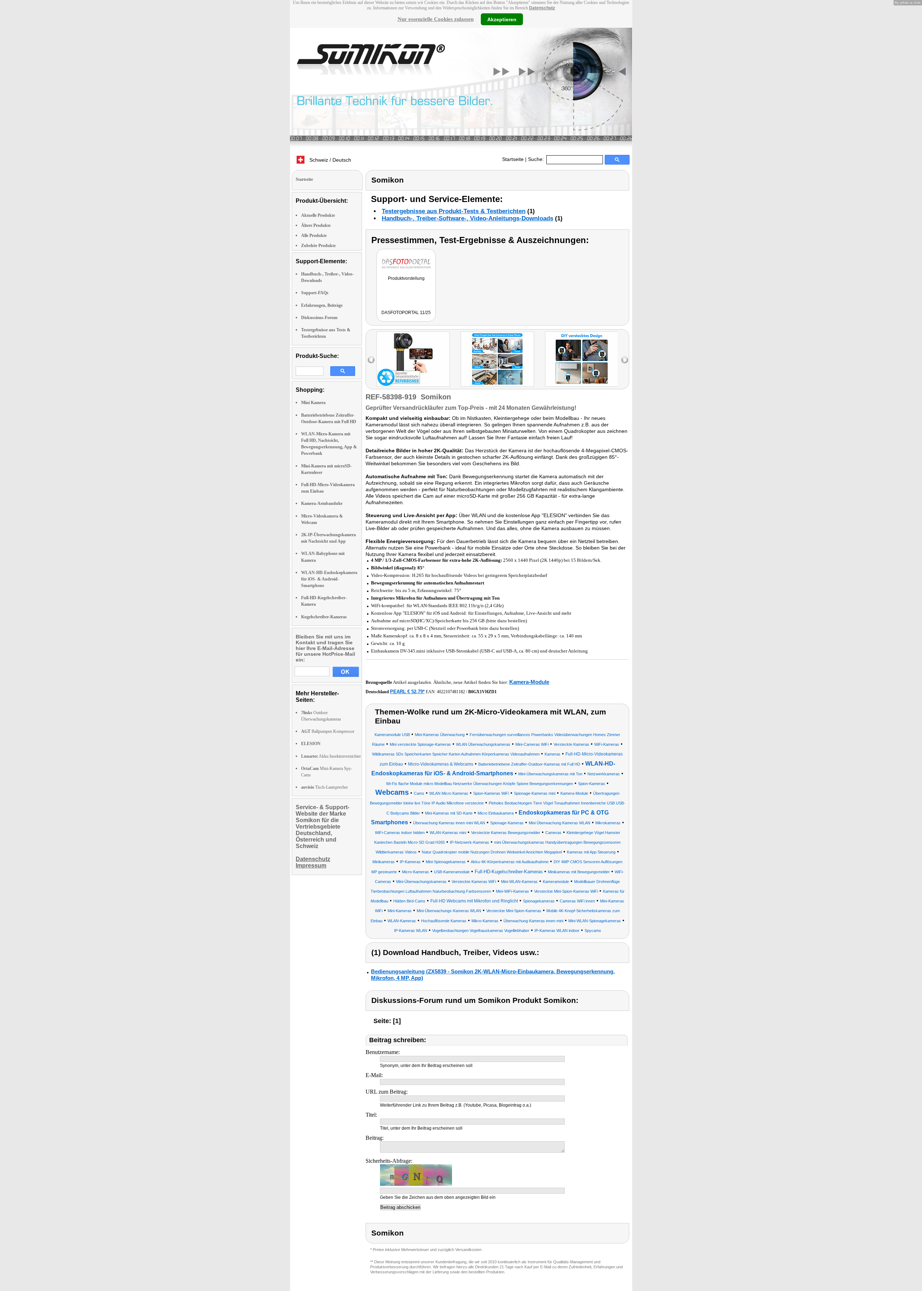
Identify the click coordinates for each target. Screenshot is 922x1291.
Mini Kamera (313, 402)
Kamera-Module (529, 682)
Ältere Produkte (316, 225)
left (371, 360)
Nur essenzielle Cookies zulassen (436, 19)
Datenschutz (542, 7)
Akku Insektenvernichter (331, 756)
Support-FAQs (314, 292)
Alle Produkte (314, 235)
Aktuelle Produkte (318, 215)
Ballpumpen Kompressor (327, 731)
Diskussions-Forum (319, 317)
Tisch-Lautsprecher (324, 787)
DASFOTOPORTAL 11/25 (406, 312)
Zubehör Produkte (318, 245)
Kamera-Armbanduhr (322, 503)
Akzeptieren (501, 19)
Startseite (513, 159)
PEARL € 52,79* (407, 691)
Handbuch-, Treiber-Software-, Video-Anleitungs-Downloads (467, 218)
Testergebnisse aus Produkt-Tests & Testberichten (453, 211)
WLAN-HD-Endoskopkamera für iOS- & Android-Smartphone (329, 579)
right (624, 360)
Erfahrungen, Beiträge (322, 305)
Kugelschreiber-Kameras (324, 616)
